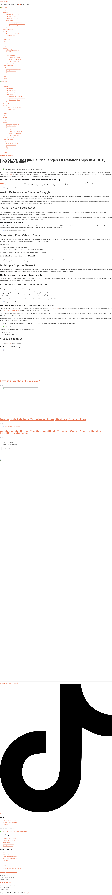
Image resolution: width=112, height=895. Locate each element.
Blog (7, 37)
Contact (5, 43)
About (4, 31)
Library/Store (6, 39)
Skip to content (4, 1)
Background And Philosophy (13, 33)
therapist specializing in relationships (10, 310)
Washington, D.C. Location (8, 872)
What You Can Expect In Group (17, 24)
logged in (8, 343)
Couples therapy (55, 308)
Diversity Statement (11, 35)
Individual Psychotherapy (12, 14)
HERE (19, 4)
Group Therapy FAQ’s (14, 26)
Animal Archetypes (8, 29)
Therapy (2, 155)
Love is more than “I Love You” (20, 381)
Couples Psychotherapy (12, 18)
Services (5, 12)
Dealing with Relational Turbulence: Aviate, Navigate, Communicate (43, 419)
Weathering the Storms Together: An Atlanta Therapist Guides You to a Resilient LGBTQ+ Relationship (51, 432)
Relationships (10, 155)
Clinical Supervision (11, 16)
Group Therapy (10, 20)
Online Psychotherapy (11, 28)
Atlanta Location (5, 882)
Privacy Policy (27, 893)
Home (4, 10)
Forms (4, 41)
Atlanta (10, 174)
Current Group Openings (15, 22)
